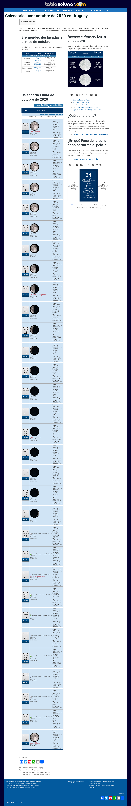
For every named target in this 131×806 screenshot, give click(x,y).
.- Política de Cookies (93, 783)
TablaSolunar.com (15, 803)
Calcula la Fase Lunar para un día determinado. (91, 135)
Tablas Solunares (29, 10)
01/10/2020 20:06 (37, 58)
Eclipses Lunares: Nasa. (81, 100)
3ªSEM (49, 114)
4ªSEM (60, 114)
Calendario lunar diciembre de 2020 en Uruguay (36, 774)
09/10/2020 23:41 (37, 61)
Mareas (66, 10)
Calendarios (95, 10)
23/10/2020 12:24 (37, 68)
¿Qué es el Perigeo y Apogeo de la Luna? (87, 110)
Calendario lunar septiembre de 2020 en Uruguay (36, 772)
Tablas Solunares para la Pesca (87, 107)
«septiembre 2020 (41, 105)
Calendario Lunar (51, 10)
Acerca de (91, 787)
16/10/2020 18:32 (37, 64)
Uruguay (40, 768)
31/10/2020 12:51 (37, 71)
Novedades (81, 10)
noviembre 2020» (56, 105)
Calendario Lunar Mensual (29, 768)
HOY (54, 114)
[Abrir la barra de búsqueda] (108, 10)
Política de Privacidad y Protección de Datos (101, 781)
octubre (32, 770)
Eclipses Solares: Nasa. (81, 102)
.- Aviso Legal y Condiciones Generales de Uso (101, 785)
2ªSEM (43, 114)
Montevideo (25, 770)
